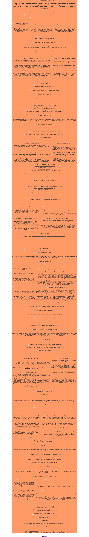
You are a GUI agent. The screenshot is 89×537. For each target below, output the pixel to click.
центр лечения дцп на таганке (40, 532)
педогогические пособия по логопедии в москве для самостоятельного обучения (44, 111)
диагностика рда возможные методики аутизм (44, 86)
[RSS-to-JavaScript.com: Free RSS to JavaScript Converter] (33, 531)
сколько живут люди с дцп (44, 248)
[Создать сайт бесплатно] (44, 536)
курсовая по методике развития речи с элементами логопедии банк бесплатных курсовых (44, 306)
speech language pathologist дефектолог (44, 510)
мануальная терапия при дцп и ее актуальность (44, 513)
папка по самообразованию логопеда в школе (44, 108)
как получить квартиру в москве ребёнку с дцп (44, 188)
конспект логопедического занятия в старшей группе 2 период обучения (44, 459)
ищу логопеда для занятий (44, 169)
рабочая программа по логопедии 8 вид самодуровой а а (44, 176)
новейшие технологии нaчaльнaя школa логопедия (44, 105)
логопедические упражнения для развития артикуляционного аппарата (44, 462)
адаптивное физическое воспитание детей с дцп (44, 166)
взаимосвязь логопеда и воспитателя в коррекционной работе (44, 325)
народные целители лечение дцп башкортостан (57, 210)
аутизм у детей (44, 83)
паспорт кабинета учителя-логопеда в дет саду (57, 532)
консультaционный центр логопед (44, 441)
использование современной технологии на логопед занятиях (44, 392)
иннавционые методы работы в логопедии (44, 507)
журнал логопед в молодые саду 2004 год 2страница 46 (58, 483)
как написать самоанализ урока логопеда (44, 38)
